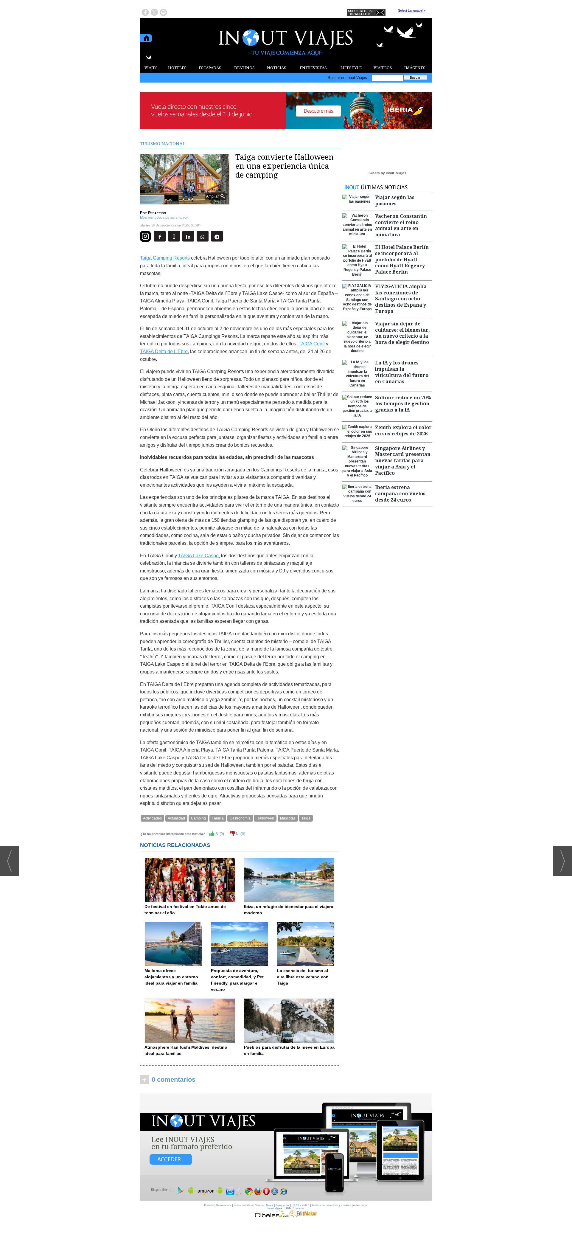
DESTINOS (244, 68)
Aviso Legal (360, 1205)
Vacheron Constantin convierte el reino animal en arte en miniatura (401, 225)
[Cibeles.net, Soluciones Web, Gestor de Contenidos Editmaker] (272, 1215)
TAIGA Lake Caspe (198, 555)
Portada (209, 1205)
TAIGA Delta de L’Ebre (164, 351)
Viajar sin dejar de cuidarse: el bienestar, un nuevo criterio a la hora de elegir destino (402, 333)
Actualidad (176, 818)
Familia (218, 818)
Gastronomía (240, 818)
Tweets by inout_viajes (387, 173)
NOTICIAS (276, 68)
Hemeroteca (223, 1205)
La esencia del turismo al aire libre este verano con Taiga (303, 976)
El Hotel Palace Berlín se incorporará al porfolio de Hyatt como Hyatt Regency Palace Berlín (402, 259)
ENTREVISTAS (313, 68)
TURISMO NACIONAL (162, 143)
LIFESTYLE (351, 68)
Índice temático (243, 1205)
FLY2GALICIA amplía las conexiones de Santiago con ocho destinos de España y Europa (401, 299)
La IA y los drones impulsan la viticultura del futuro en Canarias (401, 372)
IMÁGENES (414, 68)
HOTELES (177, 68)
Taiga (305, 818)
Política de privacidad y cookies (331, 1205)
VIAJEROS (383, 68)
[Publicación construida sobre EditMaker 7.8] (303, 1215)
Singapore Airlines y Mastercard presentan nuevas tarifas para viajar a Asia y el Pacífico (402, 461)
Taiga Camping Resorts (165, 257)
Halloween (265, 818)
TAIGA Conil (312, 343)
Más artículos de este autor (164, 217)
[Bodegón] (286, 1147)
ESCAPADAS (210, 68)
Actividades (152, 818)
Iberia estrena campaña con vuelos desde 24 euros (400, 494)
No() (240, 834)
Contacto (298, 1208)
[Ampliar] (184, 201)
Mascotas (288, 818)
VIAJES (151, 68)
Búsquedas (282, 1205)
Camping (198, 818)
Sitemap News (264, 1205)
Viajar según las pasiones (394, 201)
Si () (219, 834)
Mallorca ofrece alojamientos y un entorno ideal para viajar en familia (171, 976)
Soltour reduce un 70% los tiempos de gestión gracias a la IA (403, 404)
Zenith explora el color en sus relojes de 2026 (403, 431)
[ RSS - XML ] (300, 1205)
